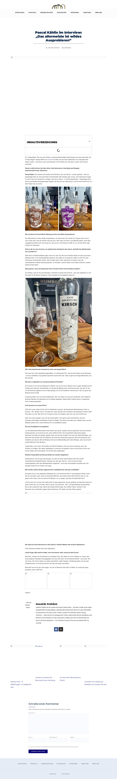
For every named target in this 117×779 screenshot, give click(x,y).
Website (72, 737)
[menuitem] (19, 12)
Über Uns (98, 12)
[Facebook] (110, 12)
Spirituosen (19, 12)
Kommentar (32, 713)
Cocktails (32, 12)
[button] (89, 141)
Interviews (75, 12)
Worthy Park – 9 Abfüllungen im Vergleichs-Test (21, 684)
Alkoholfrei (61, 12)
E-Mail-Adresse (53, 737)
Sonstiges (87, 12)
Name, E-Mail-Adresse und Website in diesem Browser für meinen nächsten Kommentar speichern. (55, 746)
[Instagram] (113, 12)
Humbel (50, 159)
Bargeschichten (46, 12)
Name (30, 737)
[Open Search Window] (3, 12)
